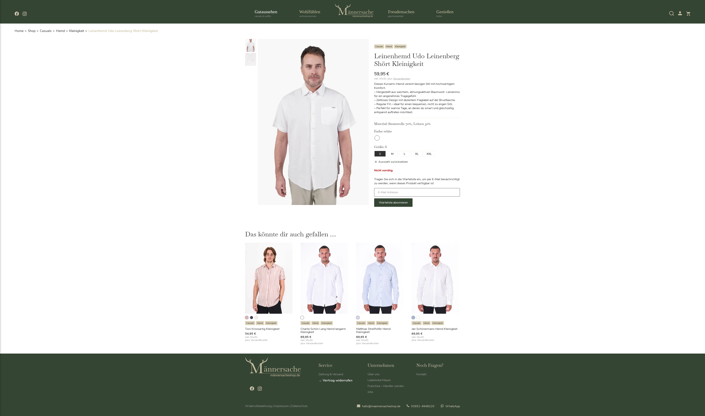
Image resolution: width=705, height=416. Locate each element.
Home (19, 31)
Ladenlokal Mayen (379, 380)
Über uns (373, 374)
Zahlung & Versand (331, 374)
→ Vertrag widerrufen (335, 380)
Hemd (60, 31)
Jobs (370, 392)
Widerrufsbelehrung (258, 406)
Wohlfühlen (309, 13)
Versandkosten (401, 78)
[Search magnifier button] (665, 23)
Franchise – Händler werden (386, 386)
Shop (31, 31)
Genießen (444, 13)
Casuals (46, 31)
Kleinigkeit (76, 31)
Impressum (281, 406)
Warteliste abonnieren (393, 203)
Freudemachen (401, 13)
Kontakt (421, 374)
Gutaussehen (266, 13)
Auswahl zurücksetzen (393, 162)
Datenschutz (299, 406)
